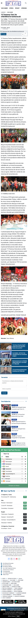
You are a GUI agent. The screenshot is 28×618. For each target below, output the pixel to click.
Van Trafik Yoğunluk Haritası (9, 568)
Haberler (3, 12)
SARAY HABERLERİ (6, 597)
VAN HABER (4, 8)
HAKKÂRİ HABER (6, 581)
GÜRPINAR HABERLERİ (7, 596)
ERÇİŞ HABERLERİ (17, 589)
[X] (11, 559)
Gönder (4, 393)
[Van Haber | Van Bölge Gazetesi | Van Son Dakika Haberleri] (13, 3)
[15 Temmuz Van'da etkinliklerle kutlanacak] (14, 31)
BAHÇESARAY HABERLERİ (8, 593)
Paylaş (4, 34)
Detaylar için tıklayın (14, 485)
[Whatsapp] (19, 559)
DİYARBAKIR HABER (6, 585)
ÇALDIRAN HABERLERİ (21, 593)
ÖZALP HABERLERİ (18, 591)
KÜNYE (3, 578)
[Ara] (25, 3)
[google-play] (20, 602)
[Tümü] (26, 401)
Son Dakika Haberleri (8, 573)
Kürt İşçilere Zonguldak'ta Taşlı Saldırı (18, 436)
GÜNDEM (24, 8)
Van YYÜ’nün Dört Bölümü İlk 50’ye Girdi (18, 415)
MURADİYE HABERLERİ (20, 596)
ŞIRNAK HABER (5, 586)
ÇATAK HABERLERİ (6, 594)
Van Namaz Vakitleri (7, 566)
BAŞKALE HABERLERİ (7, 591)
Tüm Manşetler (6, 571)
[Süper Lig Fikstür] (26, 491)
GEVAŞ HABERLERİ (17, 594)
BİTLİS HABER (5, 583)
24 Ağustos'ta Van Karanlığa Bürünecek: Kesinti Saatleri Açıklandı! (19, 444)
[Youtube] (16, 559)
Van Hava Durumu (7, 564)
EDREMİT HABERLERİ (7, 589)
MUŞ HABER (16, 585)
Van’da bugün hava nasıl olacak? (18, 429)
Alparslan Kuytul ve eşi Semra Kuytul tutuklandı (19, 422)
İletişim (20, 578)
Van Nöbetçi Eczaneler (8, 563)
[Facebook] (9, 559)
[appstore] (7, 602)
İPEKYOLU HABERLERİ (7, 588)
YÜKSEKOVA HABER (15, 586)
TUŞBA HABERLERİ (18, 588)
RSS (4, 610)
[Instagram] (14, 559)
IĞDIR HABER (14, 583)
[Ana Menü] (1, 3)
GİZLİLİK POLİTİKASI (12, 578)
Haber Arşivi (6, 574)
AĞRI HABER (20, 580)
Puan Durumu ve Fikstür (8, 569)
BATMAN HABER (16, 581)
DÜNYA (11, 8)
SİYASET (17, 8)
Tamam (18, 616)
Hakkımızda (5, 580)
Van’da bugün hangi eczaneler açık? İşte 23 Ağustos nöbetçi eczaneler (19, 408)
